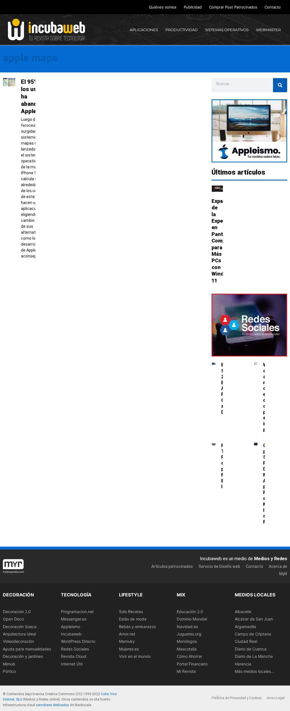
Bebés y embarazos (137, 626)
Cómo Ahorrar (189, 656)
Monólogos (187, 641)
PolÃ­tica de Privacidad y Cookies (237, 698)
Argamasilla (245, 626)
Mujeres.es (129, 648)
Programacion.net (77, 611)
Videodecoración (18, 641)
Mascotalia (187, 648)
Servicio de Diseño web (219, 566)
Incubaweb (71, 633)
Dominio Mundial (192, 619)
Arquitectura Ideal (19, 633)
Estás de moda (132, 619)
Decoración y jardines (23, 656)
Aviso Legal (276, 698)
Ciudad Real (246, 641)
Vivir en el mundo (135, 656)
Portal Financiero (192, 663)
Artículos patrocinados (172, 566)
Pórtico (9, 671)
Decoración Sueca (20, 626)
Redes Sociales (75, 648)
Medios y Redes (270, 558)
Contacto (273, 7)
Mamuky (127, 641)
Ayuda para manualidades (27, 648)
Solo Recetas (131, 611)
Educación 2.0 (190, 611)
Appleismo (70, 626)
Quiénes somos (162, 7)
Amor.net (127, 633)
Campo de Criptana (253, 633)
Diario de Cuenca (250, 648)
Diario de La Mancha (254, 656)
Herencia (243, 663)
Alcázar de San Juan (254, 619)
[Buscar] (280, 85)
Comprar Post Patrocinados (233, 7)
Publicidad (193, 7)
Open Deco (13, 619)
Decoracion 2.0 (17, 611)
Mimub (9, 663)
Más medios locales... (254, 671)
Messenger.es (73, 619)
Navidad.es (187, 626)
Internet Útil (71, 663)
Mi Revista (186, 671)
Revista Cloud (73, 656)
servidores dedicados (52, 705)
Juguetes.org (189, 633)
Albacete (243, 611)
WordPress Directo (78, 641)
